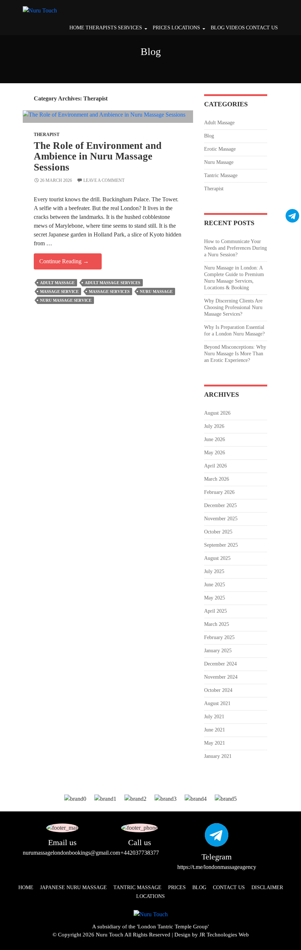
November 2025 (220, 518)
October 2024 (218, 690)
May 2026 (214, 452)
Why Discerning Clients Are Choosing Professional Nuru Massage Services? (233, 307)
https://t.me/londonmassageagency (216, 867)
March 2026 (216, 479)
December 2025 (220, 505)
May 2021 (214, 743)
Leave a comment (103, 180)
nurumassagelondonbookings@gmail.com (71, 853)
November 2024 (220, 677)
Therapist (46, 134)
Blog (218, 27)
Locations (185, 27)
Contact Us (262, 27)
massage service (59, 291)
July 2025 (214, 571)
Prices (161, 27)
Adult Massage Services (112, 282)
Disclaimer (267, 887)
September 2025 (221, 545)
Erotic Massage (220, 149)
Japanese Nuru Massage (73, 887)
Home (76, 27)
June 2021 (214, 730)
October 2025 (218, 532)
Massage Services (109, 291)
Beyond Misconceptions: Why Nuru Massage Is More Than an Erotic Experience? (235, 353)
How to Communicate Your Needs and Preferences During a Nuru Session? (235, 248)
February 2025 (219, 637)
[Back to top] (288, 937)
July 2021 (214, 716)
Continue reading (70, 263)
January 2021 (218, 756)
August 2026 (217, 413)
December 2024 (220, 664)
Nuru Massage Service (65, 300)
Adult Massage (57, 282)
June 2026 (214, 439)
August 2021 (217, 703)
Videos (235, 27)
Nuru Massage (218, 162)
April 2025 (215, 611)
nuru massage (156, 291)
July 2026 (214, 426)
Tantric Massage (220, 175)
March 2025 (216, 624)
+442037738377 (139, 853)
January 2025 (218, 650)
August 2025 (217, 558)
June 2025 (214, 584)
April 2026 (215, 466)
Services (130, 27)
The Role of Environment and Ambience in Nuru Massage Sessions (98, 156)
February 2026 (219, 492)
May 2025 (214, 598)
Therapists (101, 27)
